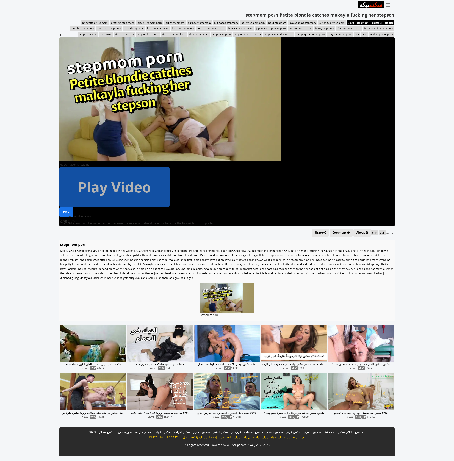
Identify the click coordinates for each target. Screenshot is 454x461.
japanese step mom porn (271, 28)
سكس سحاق (107, 432)
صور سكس (125, 432)
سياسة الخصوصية (229, 437)
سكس (359, 432)
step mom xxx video (173, 34)
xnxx (351, 22)
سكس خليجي (274, 432)
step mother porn (147, 34)
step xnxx (105, 34)
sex (357, 34)
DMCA (153, 437)
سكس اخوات (162, 432)
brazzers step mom (122, 22)
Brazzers (376, 22)
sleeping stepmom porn (310, 34)
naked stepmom (134, 28)
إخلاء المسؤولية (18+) (204, 437)
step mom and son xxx (247, 34)
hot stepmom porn (300, 28)
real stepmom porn (381, 34)
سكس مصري (312, 432)
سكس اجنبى (220, 432)
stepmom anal (88, 34)
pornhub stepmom (83, 28)
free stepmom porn (349, 28)
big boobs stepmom (226, 22)
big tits (388, 22)
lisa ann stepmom (157, 28)
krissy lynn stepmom (240, 28)
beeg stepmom (277, 22)
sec (365, 34)
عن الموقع (299, 437)
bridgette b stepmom (94, 22)
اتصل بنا (184, 437)
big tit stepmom (174, 22)
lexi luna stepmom (183, 28)
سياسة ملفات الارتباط (255, 437)
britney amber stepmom (378, 28)
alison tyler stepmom (331, 22)
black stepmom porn (149, 22)
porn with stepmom (109, 28)
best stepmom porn (253, 22)
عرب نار (236, 432)
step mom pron (222, 34)
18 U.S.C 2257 (169, 437)
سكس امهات (182, 432)
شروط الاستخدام (280, 437)
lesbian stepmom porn (211, 28)
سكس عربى (293, 432)
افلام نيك (329, 432)
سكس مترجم (143, 432)
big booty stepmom (199, 22)
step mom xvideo (199, 34)
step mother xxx (124, 34)
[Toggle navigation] (389, 4)
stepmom (363, 22)
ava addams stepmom (303, 22)
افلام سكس (344, 432)
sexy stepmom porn (340, 34)
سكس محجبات (253, 432)
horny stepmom (324, 28)
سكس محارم (201, 432)
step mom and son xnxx (279, 34)
